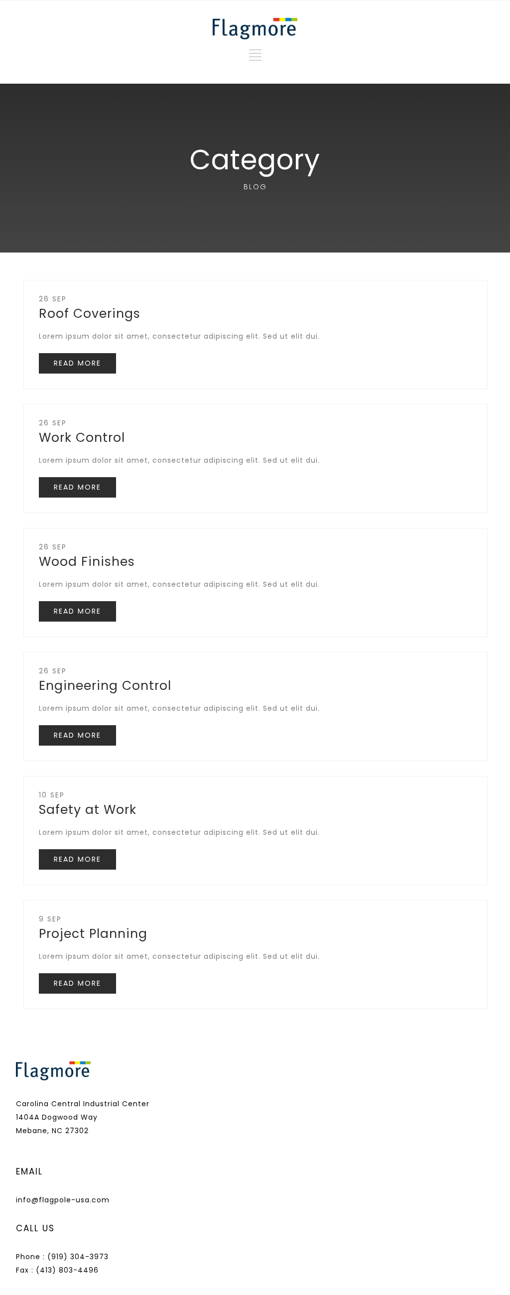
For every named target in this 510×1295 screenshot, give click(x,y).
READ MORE (77, 363)
